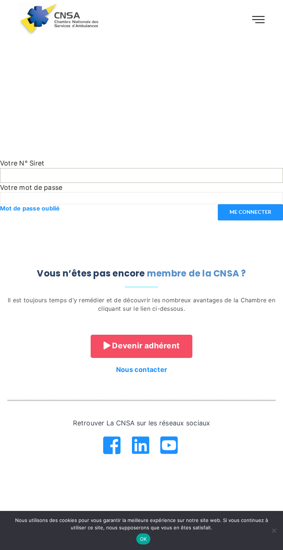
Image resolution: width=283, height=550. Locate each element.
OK (143, 539)
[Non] (273, 530)
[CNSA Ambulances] (60, 18)
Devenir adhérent (144, 345)
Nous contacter (141, 369)
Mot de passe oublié (30, 208)
